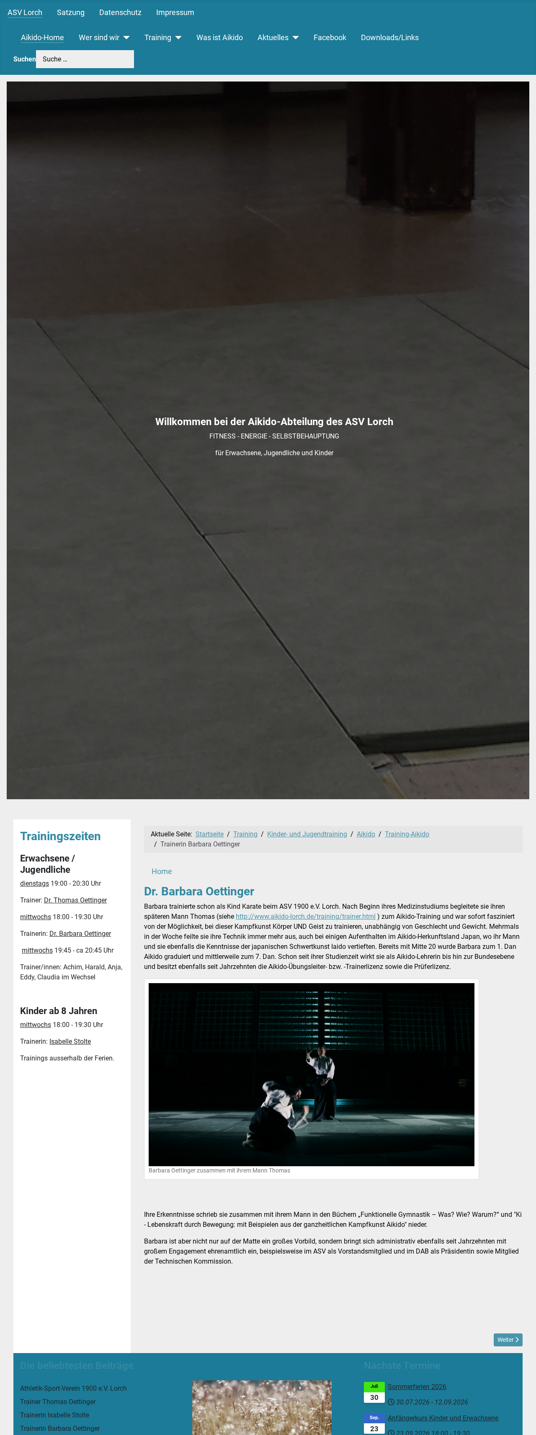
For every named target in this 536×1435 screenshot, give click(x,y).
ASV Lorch (25, 12)
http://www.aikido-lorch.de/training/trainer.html (306, 916)
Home (162, 871)
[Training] (176, 37)
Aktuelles (273, 37)
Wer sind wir (99, 37)
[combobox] (85, 59)
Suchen (24, 59)
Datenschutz (120, 12)
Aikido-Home (42, 37)
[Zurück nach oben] (521, 1419)
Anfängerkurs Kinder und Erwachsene (443, 1418)
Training (157, 37)
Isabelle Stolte (70, 1041)
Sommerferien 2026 (417, 1387)
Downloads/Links (390, 37)
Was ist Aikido (219, 37)
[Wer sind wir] (124, 37)
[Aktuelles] (294, 37)
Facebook (330, 37)
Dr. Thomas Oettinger (75, 900)
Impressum (175, 12)
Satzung (71, 12)
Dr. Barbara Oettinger (80, 934)
